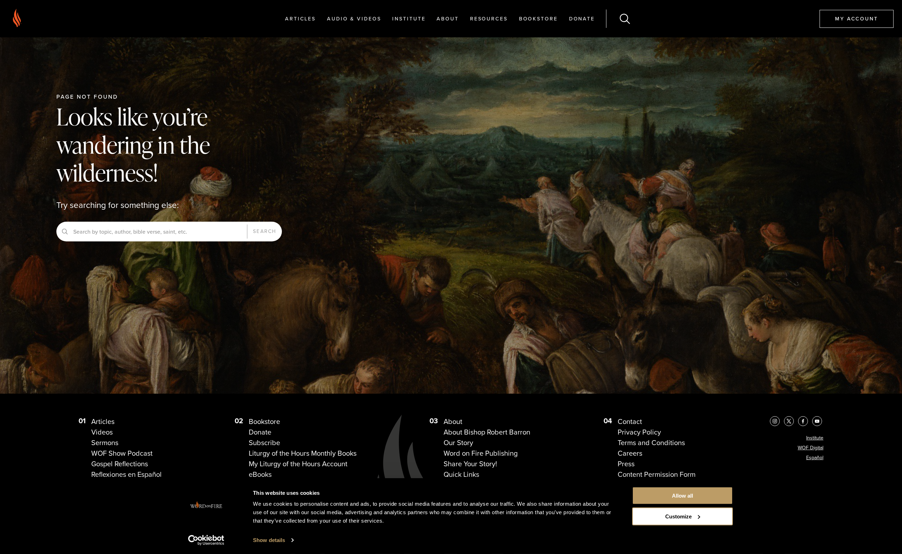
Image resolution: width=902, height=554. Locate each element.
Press (626, 463)
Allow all (682, 496)
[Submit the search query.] (65, 231)
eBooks (260, 474)
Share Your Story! (470, 463)
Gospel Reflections (119, 463)
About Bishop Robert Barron (487, 432)
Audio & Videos (354, 18)
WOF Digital (810, 447)
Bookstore (538, 18)
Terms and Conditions (651, 442)
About (447, 18)
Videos (102, 432)
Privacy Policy (639, 432)
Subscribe (264, 442)
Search (264, 231)
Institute (408, 18)
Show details (269, 540)
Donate (582, 18)
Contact (630, 421)
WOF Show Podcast (122, 453)
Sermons (104, 442)
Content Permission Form (657, 474)
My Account (856, 18)
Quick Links (461, 474)
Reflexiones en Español (126, 474)
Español (814, 457)
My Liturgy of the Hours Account (298, 463)
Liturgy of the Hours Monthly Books (303, 453)
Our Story (458, 442)
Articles (300, 18)
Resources (489, 18)
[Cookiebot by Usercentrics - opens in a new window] (206, 540)
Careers (630, 453)
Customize (678, 516)
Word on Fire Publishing (481, 453)
